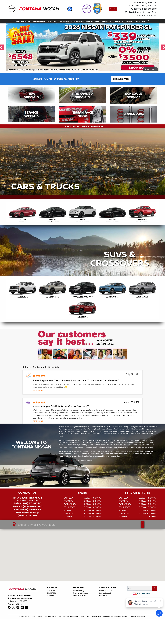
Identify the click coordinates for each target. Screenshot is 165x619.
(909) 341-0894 (31, 509)
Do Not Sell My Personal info (71, 617)
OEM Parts (103, 595)
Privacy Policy (51, 617)
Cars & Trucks (71, 126)
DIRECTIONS (51, 593)
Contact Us (24, 617)
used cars (73, 460)
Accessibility (36, 617)
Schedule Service (105, 591)
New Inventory (78, 591)
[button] (69, 9)
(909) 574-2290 (31, 503)
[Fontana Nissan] (33, 8)
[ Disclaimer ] (150, 69)
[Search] (154, 588)
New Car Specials (79, 595)
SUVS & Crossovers (92, 126)
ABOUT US (52, 587)
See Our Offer (121, 79)
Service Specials (105, 593)
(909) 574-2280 (32, 506)
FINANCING (51, 591)
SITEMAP (50, 595)
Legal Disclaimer (93, 617)
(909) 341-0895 (27, 515)
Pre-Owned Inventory (81, 593)
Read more (38, 390)
